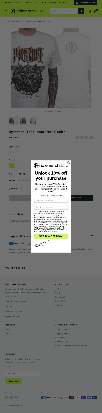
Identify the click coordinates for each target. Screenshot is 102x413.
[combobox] (38, 207)
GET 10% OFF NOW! (51, 236)
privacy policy (52, 231)
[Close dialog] (68, 162)
